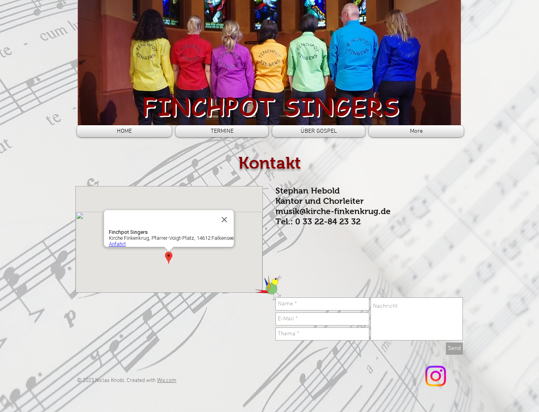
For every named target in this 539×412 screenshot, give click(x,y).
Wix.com (166, 380)
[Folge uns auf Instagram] (435, 376)
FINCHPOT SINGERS (271, 106)
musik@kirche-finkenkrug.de (333, 211)
